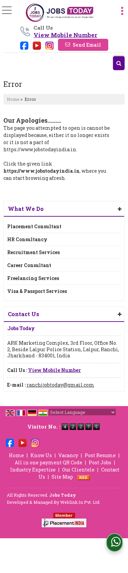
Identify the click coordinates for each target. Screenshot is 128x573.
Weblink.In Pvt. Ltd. (80, 502)
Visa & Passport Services (37, 291)
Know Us (41, 455)
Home (13, 99)
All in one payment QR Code (48, 462)
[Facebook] (24, 45)
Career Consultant (29, 265)
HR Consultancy (27, 239)
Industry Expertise (33, 469)
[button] (65, 35)
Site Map (62, 477)
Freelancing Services (33, 278)
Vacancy (68, 455)
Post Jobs (100, 462)
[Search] (119, 63)
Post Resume (100, 455)
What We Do (26, 208)
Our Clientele (78, 469)
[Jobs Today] (60, 12)
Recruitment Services (33, 252)
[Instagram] (49, 45)
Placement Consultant (34, 226)
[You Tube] (37, 45)
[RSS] (83, 477)
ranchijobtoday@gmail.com (60, 385)
